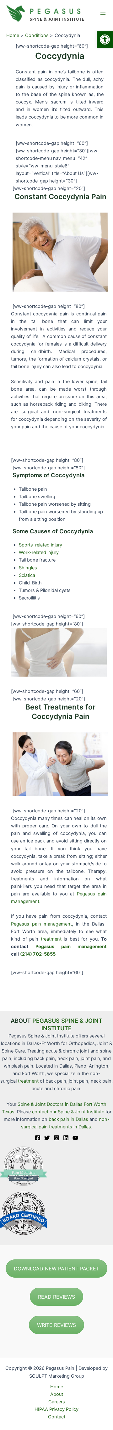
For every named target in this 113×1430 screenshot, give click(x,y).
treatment (51, 939)
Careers (56, 1402)
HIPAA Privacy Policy (56, 1409)
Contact (56, 1417)
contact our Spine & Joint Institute (68, 1112)
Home (56, 1387)
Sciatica (27, 575)
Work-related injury (39, 552)
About (56, 1394)
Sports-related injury (40, 545)
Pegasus (86, 894)
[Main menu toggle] (103, 14)
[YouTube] (75, 1138)
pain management (52, 924)
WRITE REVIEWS (56, 1325)
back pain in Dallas (69, 1119)
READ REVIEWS (56, 1297)
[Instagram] (56, 1138)
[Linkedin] (66, 1138)
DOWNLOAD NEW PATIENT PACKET (56, 1268)
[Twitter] (47, 1138)
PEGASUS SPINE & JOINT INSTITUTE (67, 1024)
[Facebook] (37, 1138)
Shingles (28, 568)
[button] (105, 39)
